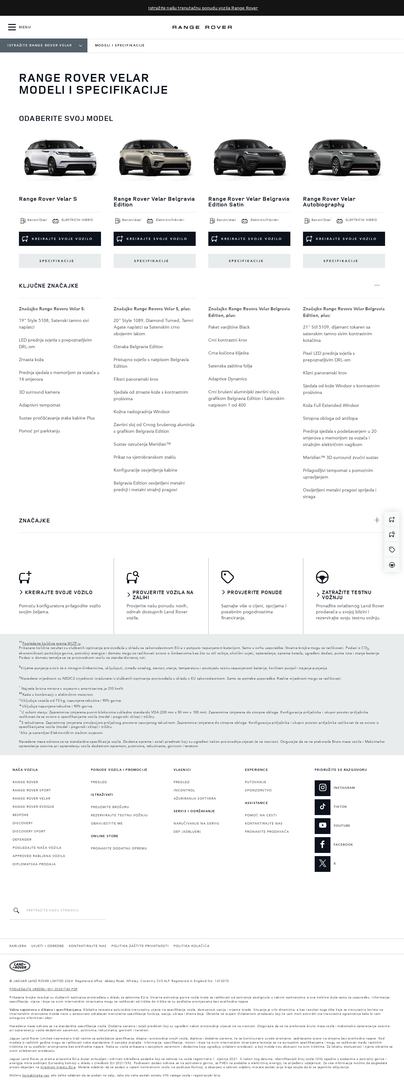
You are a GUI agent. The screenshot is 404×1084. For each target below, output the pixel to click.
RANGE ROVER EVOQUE (33, 807)
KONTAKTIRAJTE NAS (264, 823)
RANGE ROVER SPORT (32, 790)
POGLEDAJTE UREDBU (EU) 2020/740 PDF (43, 989)
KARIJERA (18, 946)
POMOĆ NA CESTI (261, 815)
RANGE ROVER (25, 782)
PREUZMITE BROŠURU (110, 807)
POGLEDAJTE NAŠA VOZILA (37, 848)
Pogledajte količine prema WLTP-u (51, 644)
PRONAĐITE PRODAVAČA (267, 832)
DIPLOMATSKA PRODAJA (34, 864)
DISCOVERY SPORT (29, 831)
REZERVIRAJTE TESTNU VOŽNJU (119, 815)
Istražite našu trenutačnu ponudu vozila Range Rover (203, 8)
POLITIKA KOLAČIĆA (192, 946)
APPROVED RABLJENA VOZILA (39, 856)
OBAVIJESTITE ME (107, 823)
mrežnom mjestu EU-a (58, 1067)
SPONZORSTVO (258, 790)
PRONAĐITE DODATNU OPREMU (119, 848)
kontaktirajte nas (35, 1075)
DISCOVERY (23, 823)
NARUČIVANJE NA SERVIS (196, 823)
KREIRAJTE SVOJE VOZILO (62, 239)
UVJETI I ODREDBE (47, 946)
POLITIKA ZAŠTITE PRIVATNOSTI (140, 946)
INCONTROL (184, 790)
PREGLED (99, 782)
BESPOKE (21, 815)
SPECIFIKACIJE (56, 261)
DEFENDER (22, 840)
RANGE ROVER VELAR (31, 799)
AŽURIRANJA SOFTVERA (195, 799)
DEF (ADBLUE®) (187, 832)
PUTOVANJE (255, 782)
